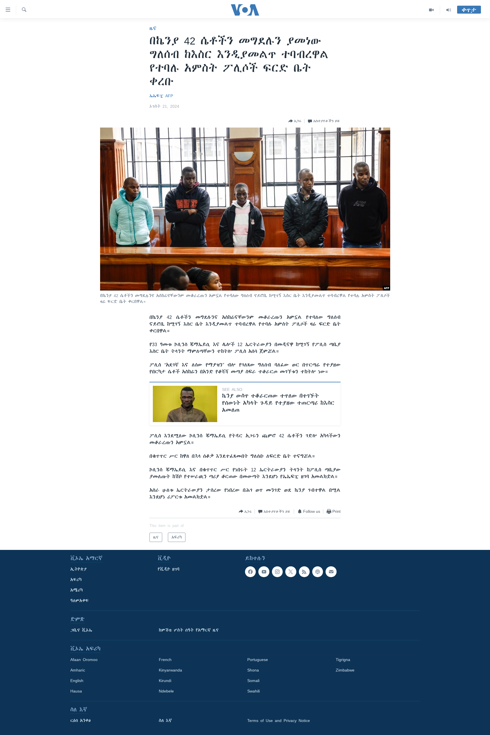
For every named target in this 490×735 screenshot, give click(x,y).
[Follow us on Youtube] (263, 571)
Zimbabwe (345, 670)
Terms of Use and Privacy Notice (278, 720)
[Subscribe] (331, 571)
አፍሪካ (76, 579)
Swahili (253, 691)
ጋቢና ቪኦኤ (81, 630)
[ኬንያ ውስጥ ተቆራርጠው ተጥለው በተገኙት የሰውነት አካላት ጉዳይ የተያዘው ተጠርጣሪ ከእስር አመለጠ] (185, 404)
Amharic (77, 670)
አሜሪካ (76, 590)
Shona (253, 670)
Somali (253, 680)
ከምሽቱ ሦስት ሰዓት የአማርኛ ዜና (189, 630)
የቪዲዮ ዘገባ (168, 569)
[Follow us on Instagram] (277, 571)
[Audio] (448, 10)
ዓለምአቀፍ (79, 600)
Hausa (76, 691)
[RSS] (304, 571)
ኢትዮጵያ (78, 569)
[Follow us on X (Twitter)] (290, 571)
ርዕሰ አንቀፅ (80, 720)
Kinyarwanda (170, 670)
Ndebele (166, 691)
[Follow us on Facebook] (250, 571)
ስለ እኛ (165, 720)
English (76, 680)
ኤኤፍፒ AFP (161, 95)
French (165, 659)
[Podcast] (317, 571)
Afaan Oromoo (84, 659)
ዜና (153, 28)
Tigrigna (343, 659)
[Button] (294, 121)
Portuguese (257, 659)
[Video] (431, 10)
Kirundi (165, 680)
